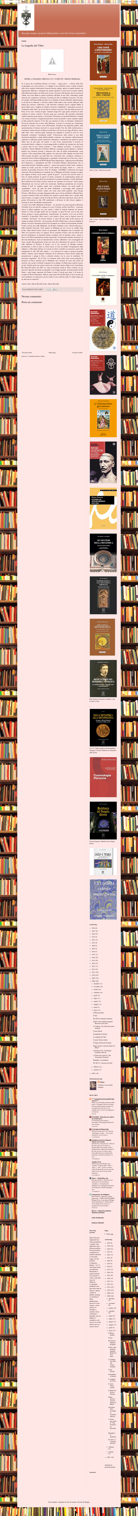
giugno (96, 1001)
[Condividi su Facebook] (54, 289)
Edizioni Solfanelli (98, 1223)
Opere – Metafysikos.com (100, 1178)
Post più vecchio (77, 352)
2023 (93, 937)
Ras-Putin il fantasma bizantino (102, 1019)
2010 (93, 975)
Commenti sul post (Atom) (36, 356)
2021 (93, 943)
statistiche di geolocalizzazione (110, 1466)
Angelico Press (96, 1162)
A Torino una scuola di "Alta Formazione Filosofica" (102, 1056)
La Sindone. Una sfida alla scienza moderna (103, 1027)
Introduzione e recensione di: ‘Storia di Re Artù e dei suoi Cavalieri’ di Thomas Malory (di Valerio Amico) (103, 1145)
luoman (74, 1502)
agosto (96, 995)
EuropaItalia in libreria (100, 1034)
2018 (93, 952)
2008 (93, 981)
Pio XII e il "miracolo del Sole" (103, 1063)
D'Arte (95, 1016)
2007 (93, 1073)
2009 (93, 978)
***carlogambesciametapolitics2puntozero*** (103, 1100)
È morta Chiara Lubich (100, 1040)
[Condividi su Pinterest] (56, 289)
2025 (93, 931)
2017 (93, 954)
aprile (96, 1007)
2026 (93, 928)
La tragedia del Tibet (99, 1037)
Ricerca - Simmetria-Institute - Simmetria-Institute (102, 1212)
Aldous (102, 1082)
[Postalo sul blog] (50, 289)
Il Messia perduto (98, 1013)
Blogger (87, 1502)
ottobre (96, 989)
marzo (96, 1010)
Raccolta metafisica (97, 1180)
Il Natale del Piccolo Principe (102, 1043)
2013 (93, 966)
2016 (93, 957)
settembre (97, 992)
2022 (93, 940)
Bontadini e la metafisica (100, 1060)
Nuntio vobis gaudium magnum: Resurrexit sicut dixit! (103, 1022)
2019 (93, 949)
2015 (93, 960)
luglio (96, 998)
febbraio (96, 1067)
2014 (93, 963)
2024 (93, 934)
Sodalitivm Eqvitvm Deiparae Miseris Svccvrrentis (101, 1141)
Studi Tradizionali (98, 1218)
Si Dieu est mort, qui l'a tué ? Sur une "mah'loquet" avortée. (102, 1132)
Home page (52, 352)
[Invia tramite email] (48, 289)
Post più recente (27, 352)
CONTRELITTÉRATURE (100, 1129)
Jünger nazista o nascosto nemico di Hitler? (104, 1047)
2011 (93, 972)
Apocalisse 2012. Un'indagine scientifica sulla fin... (102, 1051)
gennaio (96, 1070)
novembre (97, 987)
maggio (96, 1004)
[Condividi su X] (52, 289)
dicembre (97, 984)
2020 (93, 946)
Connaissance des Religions (100, 1194)
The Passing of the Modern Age (101, 1164)
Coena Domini (97, 1031)
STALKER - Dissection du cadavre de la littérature (103, 1118)
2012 (93, 969)
